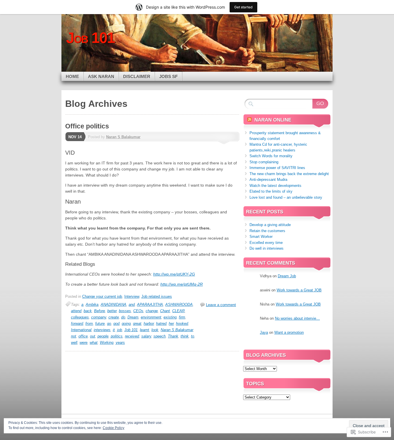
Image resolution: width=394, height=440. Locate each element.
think (185, 336)
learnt (144, 330)
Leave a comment (221, 305)
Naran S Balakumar (123, 137)
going (126, 323)
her (171, 323)
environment (151, 317)
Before (99, 311)
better (112, 311)
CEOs (138, 311)
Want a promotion (289, 332)
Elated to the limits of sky (270, 191)
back (88, 311)
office (83, 336)
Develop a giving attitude (270, 225)
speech (159, 336)
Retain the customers (267, 231)
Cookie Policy (113, 428)
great (137, 323)
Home (72, 76)
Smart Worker (261, 236)
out (92, 336)
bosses (125, 311)
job (119, 330)
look (154, 330)
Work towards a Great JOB (299, 290)
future (100, 323)
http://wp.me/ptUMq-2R (181, 284)
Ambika (92, 304)
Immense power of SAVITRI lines (277, 168)
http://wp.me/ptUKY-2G (174, 274)
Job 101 (131, 330)
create (113, 317)
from (89, 323)
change (152, 311)
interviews (102, 330)
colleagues (80, 317)
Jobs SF (168, 76)
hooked (182, 323)
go (109, 323)
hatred (161, 323)
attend (76, 311)
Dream (132, 317)
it (114, 330)
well (74, 342)
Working (106, 342)
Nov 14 (75, 137)
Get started (243, 7)
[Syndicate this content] (249, 120)
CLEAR (178, 311)
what (93, 342)
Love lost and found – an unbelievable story (285, 197)
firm (182, 317)
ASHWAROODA (179, 304)
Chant (165, 311)
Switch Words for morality (270, 156)
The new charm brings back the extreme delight (289, 174)
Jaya (264, 332)
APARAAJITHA (150, 304)
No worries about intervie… (297, 318)
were (83, 342)
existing (170, 317)
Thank (173, 336)
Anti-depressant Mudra (268, 179)
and (132, 304)
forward (77, 323)
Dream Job (287, 276)
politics (117, 336)
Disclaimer (136, 76)
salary (146, 336)
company (98, 317)
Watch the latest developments (275, 185)
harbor (149, 323)
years (120, 342)
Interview (131, 296)
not (73, 336)
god (116, 323)
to (192, 336)
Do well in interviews (266, 248)
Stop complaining (263, 162)
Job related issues (156, 296)
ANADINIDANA (113, 304)
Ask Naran (101, 76)
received (132, 336)
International (81, 330)
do (123, 317)
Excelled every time (266, 242)
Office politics (87, 126)
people (102, 336)
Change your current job (102, 296)
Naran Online (272, 120)
